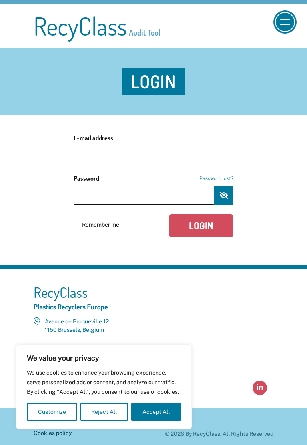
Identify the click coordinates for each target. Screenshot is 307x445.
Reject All (104, 412)
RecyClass (97, 26)
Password (153, 178)
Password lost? (216, 178)
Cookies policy (53, 433)
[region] (104, 387)
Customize (52, 412)
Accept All (156, 412)
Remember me (100, 224)
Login (201, 225)
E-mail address (93, 138)
